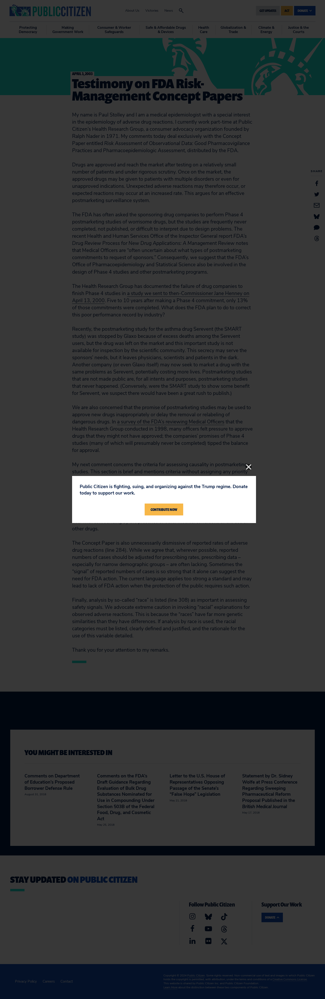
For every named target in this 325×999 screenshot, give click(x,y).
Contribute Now (164, 509)
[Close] (248, 467)
